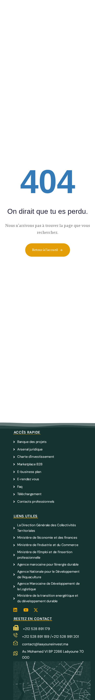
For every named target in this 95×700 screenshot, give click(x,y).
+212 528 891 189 (36, 636)
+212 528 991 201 (65, 636)
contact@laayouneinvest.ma (45, 644)
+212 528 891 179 (36, 628)
